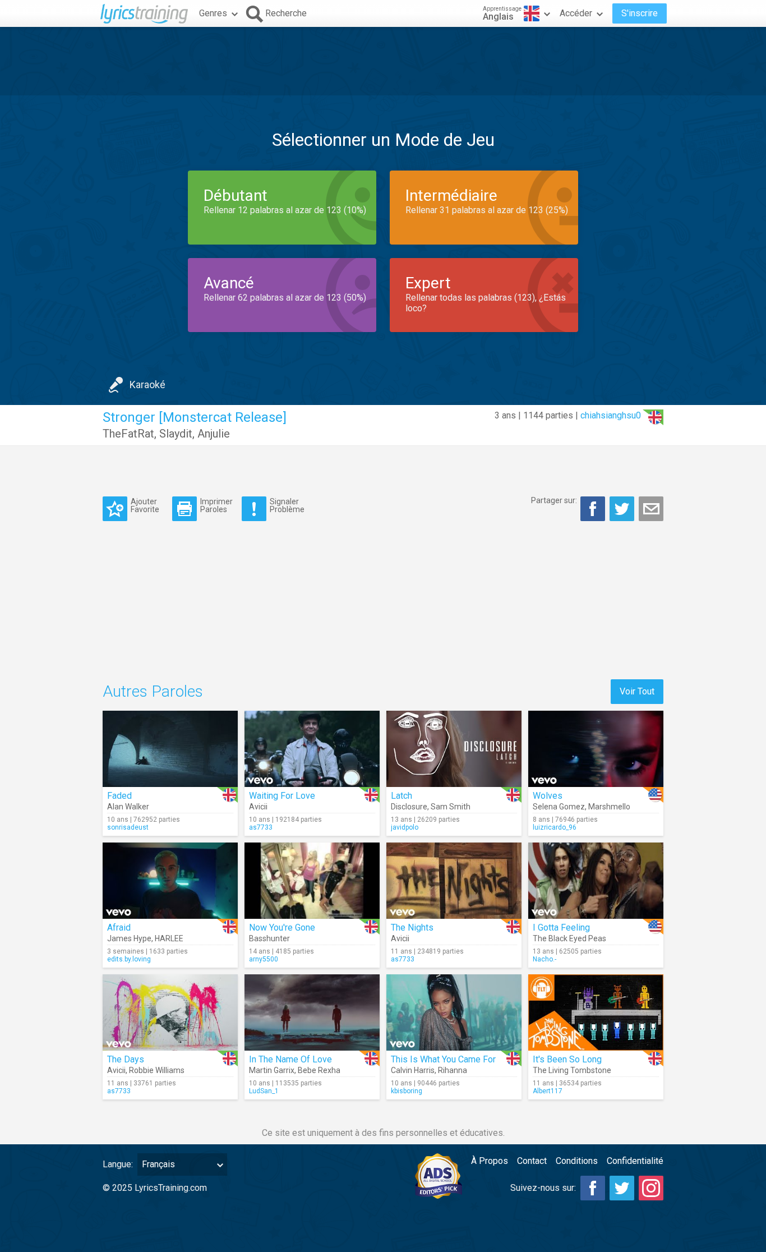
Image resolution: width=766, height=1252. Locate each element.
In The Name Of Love (290, 1059)
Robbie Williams (156, 1070)
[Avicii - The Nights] (454, 881)
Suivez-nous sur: (543, 1187)
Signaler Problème (287, 505)
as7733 (261, 827)
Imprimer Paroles (216, 505)
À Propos (489, 1161)
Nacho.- (544, 959)
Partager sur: (554, 500)
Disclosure (409, 806)
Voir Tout (637, 691)
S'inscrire (639, 13)
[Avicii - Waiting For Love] (312, 749)
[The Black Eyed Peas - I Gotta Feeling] (595, 881)
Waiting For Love (282, 795)
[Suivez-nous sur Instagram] (651, 1188)
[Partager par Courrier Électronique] (651, 508)
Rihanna (452, 1070)
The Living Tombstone (572, 1070)
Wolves (547, 795)
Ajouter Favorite (145, 505)
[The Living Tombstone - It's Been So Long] (595, 1012)
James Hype (129, 938)
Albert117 (547, 1091)
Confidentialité (635, 1161)
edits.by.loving (129, 959)
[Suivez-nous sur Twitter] (622, 1188)
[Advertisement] (383, 61)
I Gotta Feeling (561, 927)
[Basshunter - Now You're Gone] (312, 881)
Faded (119, 795)
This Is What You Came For (443, 1059)
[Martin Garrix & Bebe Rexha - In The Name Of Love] (312, 1012)
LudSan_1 (264, 1091)
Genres (213, 13)
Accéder (576, 13)
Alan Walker (128, 806)
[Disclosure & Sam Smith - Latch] (454, 749)
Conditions (577, 1161)
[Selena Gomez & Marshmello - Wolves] (595, 749)
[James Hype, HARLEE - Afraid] (170, 881)
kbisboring (406, 1091)
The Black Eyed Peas (569, 938)
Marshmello (609, 806)
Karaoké (147, 384)
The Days (125, 1059)
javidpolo (404, 827)
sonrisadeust (128, 827)
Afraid (119, 927)
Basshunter (269, 938)
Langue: (118, 1164)
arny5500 (263, 959)
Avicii (258, 806)
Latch (401, 795)
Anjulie (213, 433)
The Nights (412, 927)
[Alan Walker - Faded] (170, 749)
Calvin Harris (413, 1070)
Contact (532, 1161)
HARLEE (169, 938)
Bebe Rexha (319, 1070)
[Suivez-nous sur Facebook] (592, 1188)
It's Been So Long (567, 1059)
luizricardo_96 (554, 827)
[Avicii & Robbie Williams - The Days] (170, 1012)
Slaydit (175, 433)
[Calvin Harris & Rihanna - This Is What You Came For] (454, 1012)
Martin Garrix (271, 1070)
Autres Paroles (153, 691)
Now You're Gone (282, 927)
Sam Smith (450, 806)
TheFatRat (128, 433)
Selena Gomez (559, 806)
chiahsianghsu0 (610, 415)
